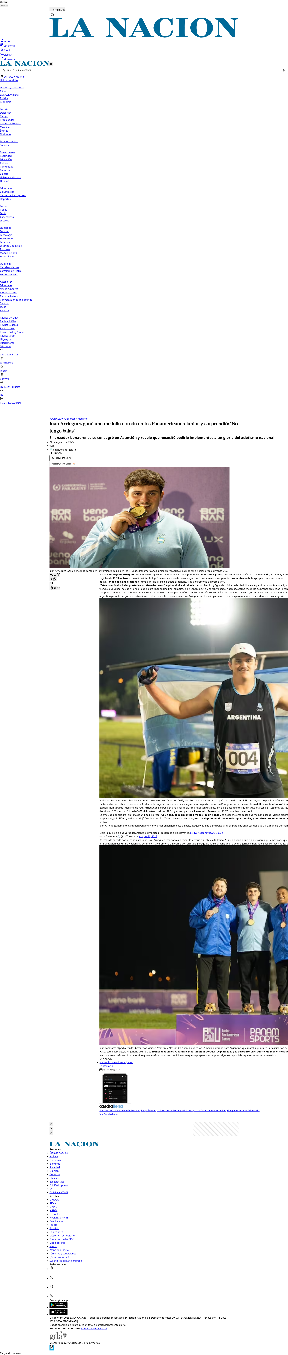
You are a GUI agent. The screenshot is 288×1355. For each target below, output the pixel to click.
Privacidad (101, 1328)
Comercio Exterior (10, 123)
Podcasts (5, 249)
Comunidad (6, 166)
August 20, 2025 (148, 836)
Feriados (5, 242)
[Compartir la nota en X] (55, 588)
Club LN (8, 54)
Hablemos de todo (10, 177)
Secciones (9, 45)
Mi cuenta (9, 59)
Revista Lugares (9, 325)
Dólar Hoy (5, 112)
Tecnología (6, 235)
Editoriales (6, 188)
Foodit (7, 50)
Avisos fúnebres (9, 289)
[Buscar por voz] (284, 70)
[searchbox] (142, 70)
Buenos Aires (7, 152)
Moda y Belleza (8, 253)
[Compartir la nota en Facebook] (51, 588)
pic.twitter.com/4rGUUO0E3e (206, 832)
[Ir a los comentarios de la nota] (58, 575)
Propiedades (7, 120)
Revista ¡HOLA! (8, 321)
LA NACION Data (9, 94)
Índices (4, 130)
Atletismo (81, 418)
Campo (4, 116)
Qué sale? (5, 263)
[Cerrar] (51, 64)
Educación (6, 159)
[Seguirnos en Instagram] (51, 1287)
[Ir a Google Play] (59, 1307)
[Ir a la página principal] (144, 36)
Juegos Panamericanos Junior (116, 1062)
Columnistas (7, 191)
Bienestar (5, 170)
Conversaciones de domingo (16, 299)
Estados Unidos (9, 141)
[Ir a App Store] (59, 1314)
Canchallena (7, 217)
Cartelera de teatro (11, 271)
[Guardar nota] (55, 575)
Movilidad (5, 127)
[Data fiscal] (52, 1349)
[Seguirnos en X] (51, 1278)
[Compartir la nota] (51, 579)
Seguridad (6, 155)
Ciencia (4, 173)
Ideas (3, 307)
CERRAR (4, 2)
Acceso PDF (6, 281)
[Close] (51, 1124)
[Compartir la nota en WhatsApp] (55, 579)
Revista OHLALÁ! (9, 317)
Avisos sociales (8, 292)
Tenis (3, 213)
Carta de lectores (9, 296)
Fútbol (3, 206)
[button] (144, 233)
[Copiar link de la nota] (51, 584)
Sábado (4, 303)
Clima (3, 91)
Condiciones (88, 1328)
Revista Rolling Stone (12, 332)
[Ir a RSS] (51, 1296)
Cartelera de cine (9, 267)
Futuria (4, 109)
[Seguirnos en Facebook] (51, 1268)
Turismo (4, 231)
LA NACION (56, 418)
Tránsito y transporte (12, 87)
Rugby (3, 209)
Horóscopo (6, 238)
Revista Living (7, 328)
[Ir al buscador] (53, 15)
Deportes (69, 418)
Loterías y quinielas (11, 245)
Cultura (4, 163)
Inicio (7, 41)
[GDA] (58, 1339)
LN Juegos (5, 227)
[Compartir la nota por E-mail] (58, 588)
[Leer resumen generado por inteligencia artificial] (51, 575)
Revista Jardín (7, 335)
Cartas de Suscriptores (13, 195)
